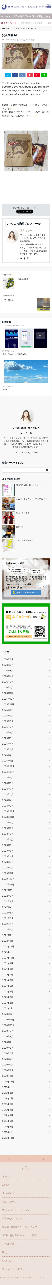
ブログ (27, 40)
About (5, 1184)
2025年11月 (8, 704)
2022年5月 (8, 918)
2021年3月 (7, 997)
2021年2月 (7, 1002)
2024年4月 (8, 800)
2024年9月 (8, 777)
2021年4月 (7, 991)
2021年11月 (8, 952)
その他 (21, 40)
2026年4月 (8, 676)
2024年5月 (8, 794)
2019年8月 (7, 1092)
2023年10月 (8, 822)
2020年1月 (7, 1075)
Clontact (7, 1260)
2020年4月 (8, 1059)
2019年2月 (7, 1126)
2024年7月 (7, 788)
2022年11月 (8, 884)
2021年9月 (7, 963)
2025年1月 (7, 760)
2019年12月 (8, 1081)
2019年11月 (8, 1087)
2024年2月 (8, 805)
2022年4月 (8, 923)
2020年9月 (8, 1030)
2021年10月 (8, 957)
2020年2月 (8, 1070)
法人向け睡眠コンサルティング (19, 1226)
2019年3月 (7, 1121)
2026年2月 (8, 687)
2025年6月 (8, 732)
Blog (4, 1252)
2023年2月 (8, 867)
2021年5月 (7, 985)
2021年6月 (7, 980)
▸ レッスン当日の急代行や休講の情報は (26, 16)
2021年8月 (7, 969)
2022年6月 (8, 912)
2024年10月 (8, 771)
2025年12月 (8, 698)
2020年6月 (8, 1047)
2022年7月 (7, 907)
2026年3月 (8, 681)
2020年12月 (8, 1014)
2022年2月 (8, 935)
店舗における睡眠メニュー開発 (19, 1235)
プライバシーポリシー (14, 1269)
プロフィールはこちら (26, 452)
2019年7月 (7, 1098)
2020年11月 (8, 1019)
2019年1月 (7, 1132)
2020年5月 (8, 1053)
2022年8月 (8, 901)
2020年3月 (8, 1064)
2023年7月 (7, 839)
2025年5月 (8, 738)
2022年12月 (8, 878)
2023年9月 (8, 828)
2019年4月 (7, 1115)
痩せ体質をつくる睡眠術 (31, 23)
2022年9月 (8, 895)
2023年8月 (8, 833)
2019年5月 (7, 1109)
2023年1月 (7, 873)
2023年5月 (8, 850)
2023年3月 (8, 862)
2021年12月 (8, 946)
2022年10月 (8, 890)
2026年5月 (8, 670)
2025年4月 (8, 743)
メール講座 (8, 1243)
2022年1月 (7, 940)
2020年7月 (7, 1042)
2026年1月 (7, 693)
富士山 (5, 389)
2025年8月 (8, 721)
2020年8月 (8, 1036)
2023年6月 (8, 845)
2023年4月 (8, 856)
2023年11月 (8, 817)
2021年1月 (7, 1008)
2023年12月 (8, 811)
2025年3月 (8, 749)
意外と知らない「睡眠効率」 (15, 354)
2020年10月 (8, 1025)
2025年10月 (8, 710)
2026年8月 (8, 659)
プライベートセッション (16, 1210)
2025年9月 (8, 715)
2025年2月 (8, 755)
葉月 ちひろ (26, 230)
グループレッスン (12, 1218)
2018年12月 (8, 1137)
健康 (32, 40)
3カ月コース (9, 1201)
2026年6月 (8, 665)
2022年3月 (8, 929)
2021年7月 (7, 974)
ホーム (6, 1176)
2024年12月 (8, 766)
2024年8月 (8, 783)
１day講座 (8, 1193)
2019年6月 (7, 1104)
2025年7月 (7, 726)
